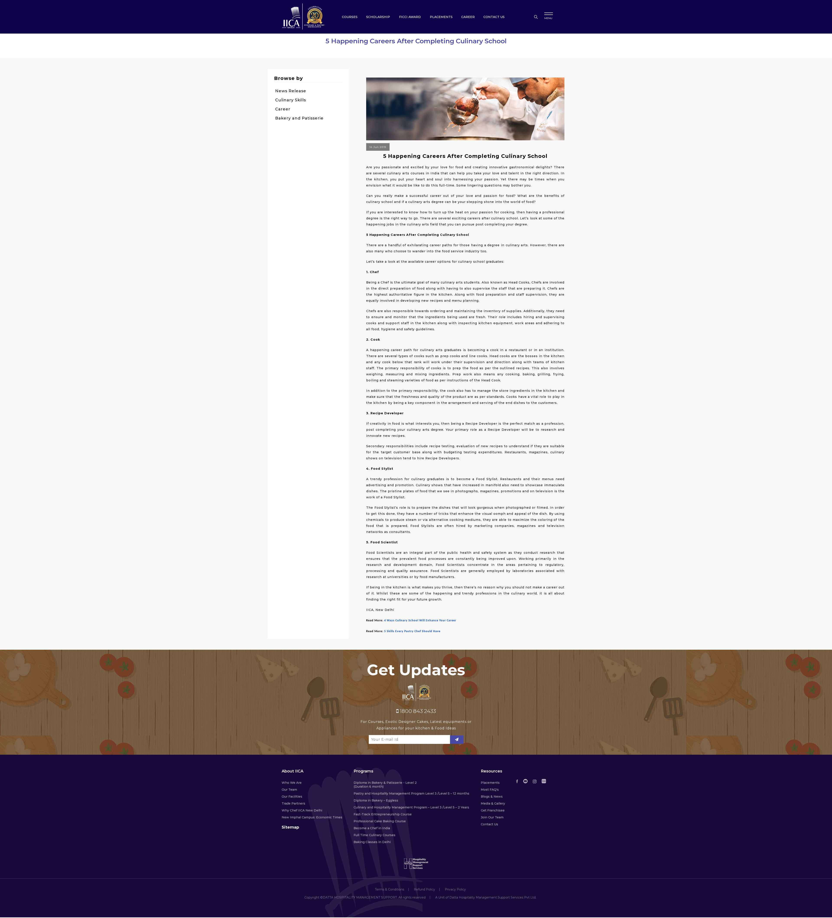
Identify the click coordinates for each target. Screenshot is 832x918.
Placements (441, 17)
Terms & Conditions (389, 889)
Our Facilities (292, 796)
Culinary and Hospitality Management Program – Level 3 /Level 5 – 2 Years (411, 807)
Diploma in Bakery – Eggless (376, 800)
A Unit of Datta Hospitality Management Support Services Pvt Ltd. (485, 897)
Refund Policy (424, 889)
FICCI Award (410, 17)
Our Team (289, 790)
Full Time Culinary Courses (374, 835)
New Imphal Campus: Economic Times (312, 817)
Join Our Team (492, 817)
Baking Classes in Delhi (372, 842)
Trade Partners (293, 803)
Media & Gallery (493, 803)
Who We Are (292, 783)
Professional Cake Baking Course (380, 821)
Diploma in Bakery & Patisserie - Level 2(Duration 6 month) (385, 784)
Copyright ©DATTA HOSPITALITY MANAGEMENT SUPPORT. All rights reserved (365, 897)
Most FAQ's (490, 790)
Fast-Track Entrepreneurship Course (383, 814)
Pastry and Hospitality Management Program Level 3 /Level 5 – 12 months (411, 793)
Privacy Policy (455, 889)
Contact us (494, 17)
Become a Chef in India (372, 828)
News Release (290, 91)
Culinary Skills (290, 100)
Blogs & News (492, 796)
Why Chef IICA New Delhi (302, 810)
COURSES (350, 17)
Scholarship (378, 17)
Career (468, 17)
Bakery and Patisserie (299, 118)
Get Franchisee (493, 810)
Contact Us (489, 824)
